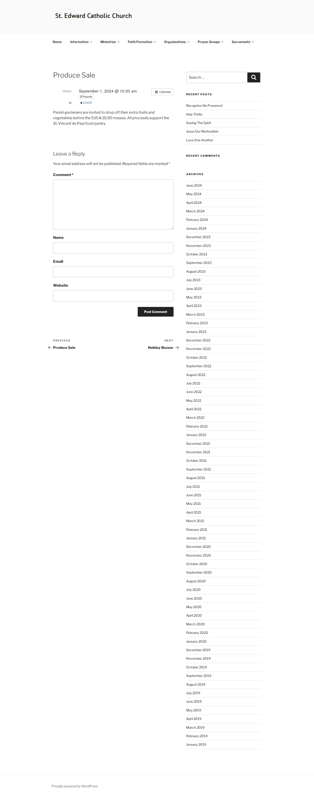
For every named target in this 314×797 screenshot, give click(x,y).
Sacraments (241, 42)
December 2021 (198, 443)
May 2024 (193, 194)
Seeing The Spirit (198, 123)
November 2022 (198, 349)
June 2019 (194, 701)
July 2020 (193, 590)
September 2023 (198, 263)
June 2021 (193, 495)
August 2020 (196, 581)
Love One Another (199, 140)
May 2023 (193, 297)
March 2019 (195, 727)
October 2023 (196, 254)
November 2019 (198, 658)
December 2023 (198, 237)
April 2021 (193, 512)
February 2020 (197, 633)
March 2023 (195, 314)
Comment (63, 175)
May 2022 (193, 400)
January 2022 (196, 435)
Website (60, 285)
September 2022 (198, 366)
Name (58, 237)
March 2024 (195, 211)
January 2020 (196, 641)
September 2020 (199, 572)
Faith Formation (140, 42)
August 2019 (195, 684)
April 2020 (194, 615)
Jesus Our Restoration (202, 131)
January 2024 (196, 228)
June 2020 (194, 598)
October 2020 (196, 564)
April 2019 (193, 719)
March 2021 (195, 521)
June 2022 (194, 392)
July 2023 (193, 280)
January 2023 (196, 332)
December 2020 (198, 547)
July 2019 (193, 693)
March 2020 (195, 624)
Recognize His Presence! (204, 105)
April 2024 (194, 203)
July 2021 (193, 486)
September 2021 (198, 469)
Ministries (108, 42)
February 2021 (196, 529)
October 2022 (196, 357)
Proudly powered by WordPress (75, 786)
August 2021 (195, 478)
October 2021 (196, 460)
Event (87, 102)
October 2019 (196, 667)
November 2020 (198, 555)
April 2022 (193, 409)
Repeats (87, 96)
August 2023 (196, 271)
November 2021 (198, 452)
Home (57, 42)
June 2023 (194, 289)
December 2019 (198, 650)
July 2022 (193, 383)
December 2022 (198, 340)
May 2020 (194, 607)
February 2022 (197, 426)
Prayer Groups (209, 42)
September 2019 (198, 676)
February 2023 (197, 323)
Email (58, 261)
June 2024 (194, 185)
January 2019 (196, 744)
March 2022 (195, 417)
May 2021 (193, 503)
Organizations (175, 42)
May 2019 (193, 710)
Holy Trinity (194, 114)
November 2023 (198, 246)
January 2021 (196, 538)
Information (79, 42)
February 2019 (197, 736)
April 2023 (194, 306)
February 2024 (197, 220)
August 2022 (195, 375)
